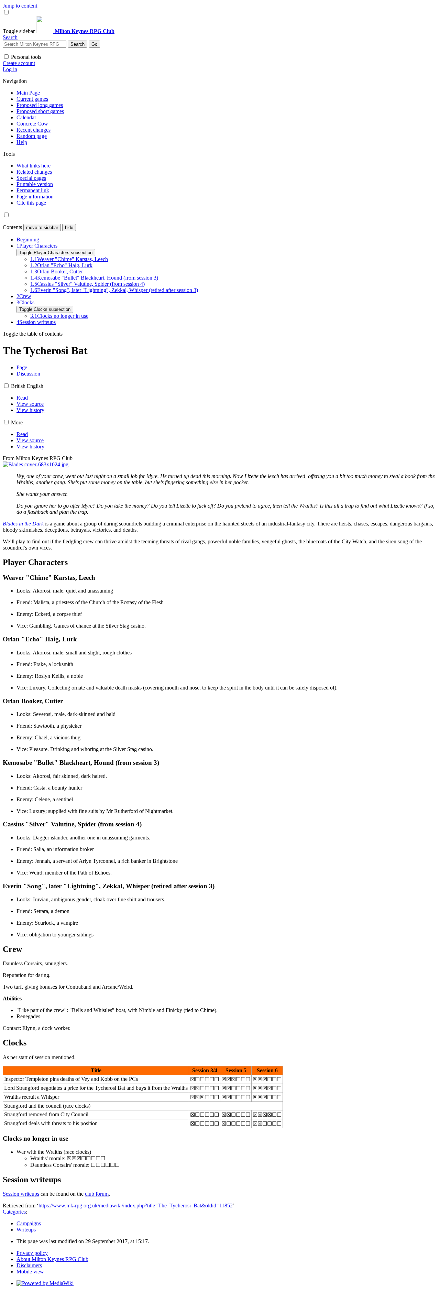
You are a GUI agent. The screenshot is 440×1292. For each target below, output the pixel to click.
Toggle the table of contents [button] (33, 334)
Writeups (26, 1230)
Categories (14, 1212)
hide (69, 227)
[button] (19, 31)
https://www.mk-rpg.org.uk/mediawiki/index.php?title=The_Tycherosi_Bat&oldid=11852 (135, 1205)
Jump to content (20, 6)
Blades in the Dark (23, 523)
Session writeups (21, 1194)
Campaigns (28, 1223)
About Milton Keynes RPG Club (52, 1259)
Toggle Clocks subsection (44, 309)
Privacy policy (32, 1253)
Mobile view (30, 1271)
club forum (97, 1194)
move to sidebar (42, 227)
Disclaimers (29, 1265)
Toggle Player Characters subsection (55, 252)
